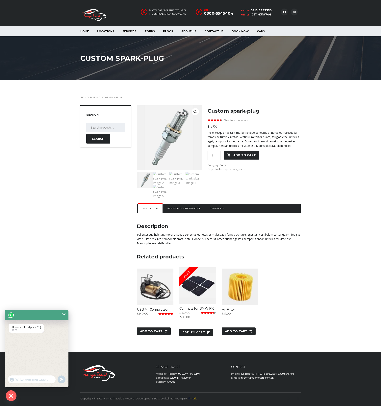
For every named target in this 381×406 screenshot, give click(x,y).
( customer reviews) (235, 120)
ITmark (192, 398)
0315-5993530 (261, 10)
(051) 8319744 (260, 14)
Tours (150, 31)
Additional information (184, 208)
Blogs (168, 31)
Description (150, 208)
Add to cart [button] (151, 331)
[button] (195, 111)
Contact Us (214, 31)
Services (129, 31)
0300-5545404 (218, 13)
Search (98, 139)
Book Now (240, 31)
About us (188, 31)
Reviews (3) (217, 208)
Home (84, 31)
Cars (261, 31)
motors (233, 169)
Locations (105, 31)
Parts (93, 97)
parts (242, 169)
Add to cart (244, 155)
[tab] (150, 208)
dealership (221, 169)
